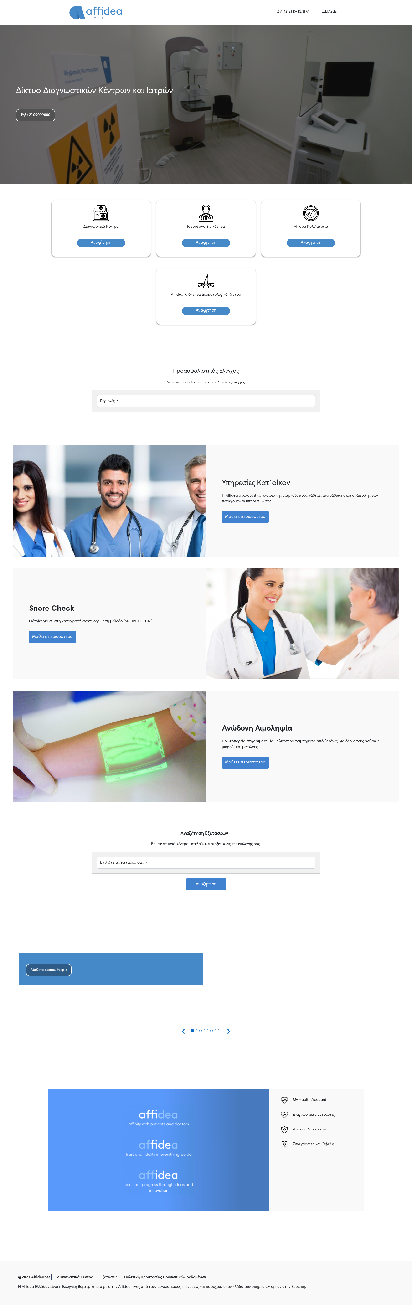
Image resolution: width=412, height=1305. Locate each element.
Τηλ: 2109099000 (35, 115)
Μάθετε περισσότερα (245, 517)
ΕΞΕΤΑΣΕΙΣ (329, 12)
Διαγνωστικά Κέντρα (75, 1277)
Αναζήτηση (101, 243)
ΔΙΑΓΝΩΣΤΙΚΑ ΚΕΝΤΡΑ (293, 12)
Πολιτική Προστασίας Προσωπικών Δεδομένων (165, 1277)
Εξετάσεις (108, 1277)
